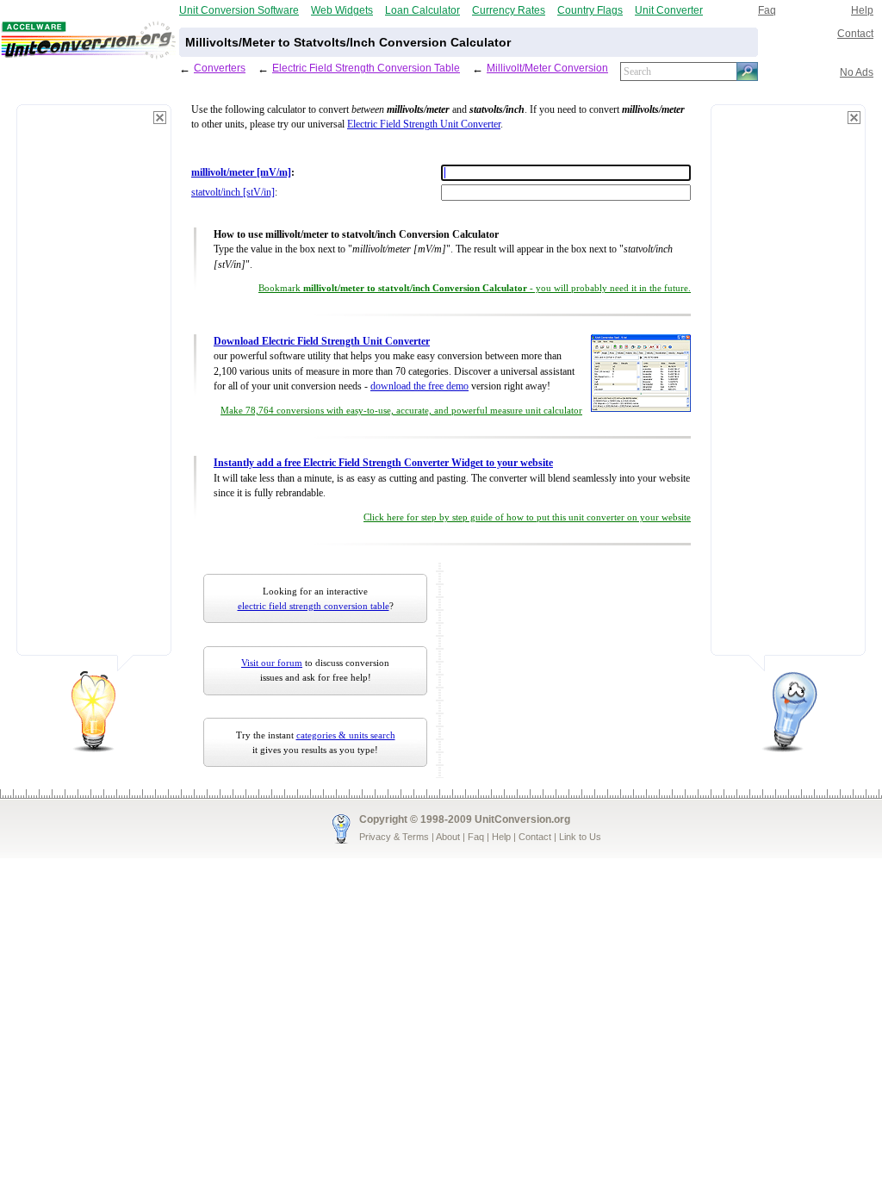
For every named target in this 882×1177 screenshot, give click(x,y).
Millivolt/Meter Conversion (547, 67)
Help (862, 10)
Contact (855, 33)
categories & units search (345, 735)
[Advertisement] (94, 387)
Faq (767, 10)
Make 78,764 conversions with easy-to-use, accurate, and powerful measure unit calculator (401, 410)
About (448, 836)
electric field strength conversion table (313, 606)
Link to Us (580, 836)
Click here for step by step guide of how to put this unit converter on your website (527, 517)
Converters (219, 67)
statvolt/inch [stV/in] (233, 192)
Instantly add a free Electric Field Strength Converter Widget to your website (383, 463)
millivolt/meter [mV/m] (241, 172)
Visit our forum (271, 662)
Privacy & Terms (394, 836)
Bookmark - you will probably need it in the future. (474, 288)
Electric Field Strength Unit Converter (423, 124)
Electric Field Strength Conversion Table (366, 67)
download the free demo (419, 386)
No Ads (856, 72)
